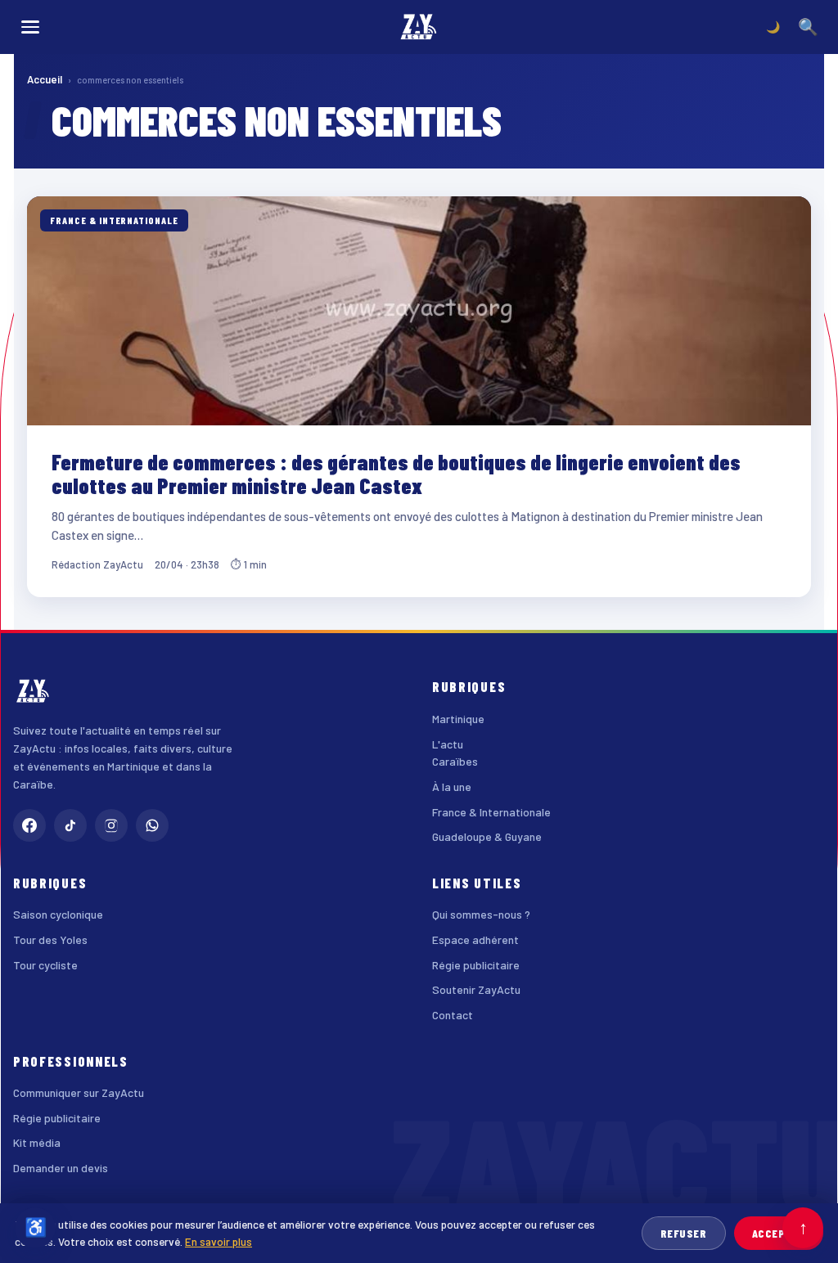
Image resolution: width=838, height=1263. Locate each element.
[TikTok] (70, 825)
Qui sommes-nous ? (481, 914)
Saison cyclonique (58, 914)
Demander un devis (60, 1168)
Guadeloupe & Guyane (487, 836)
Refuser (683, 1233)
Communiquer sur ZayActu (78, 1092)
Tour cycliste (45, 965)
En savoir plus (218, 1241)
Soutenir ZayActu (476, 989)
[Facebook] (29, 825)
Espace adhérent (475, 939)
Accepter (778, 1233)
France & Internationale (491, 812)
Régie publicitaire (476, 965)
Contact (452, 1015)
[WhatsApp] (152, 825)
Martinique (458, 719)
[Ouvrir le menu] (30, 27)
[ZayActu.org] (419, 27)
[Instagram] (111, 825)
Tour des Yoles (50, 939)
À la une (451, 786)
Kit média (37, 1142)
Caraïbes (455, 761)
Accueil (44, 79)
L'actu (447, 744)
